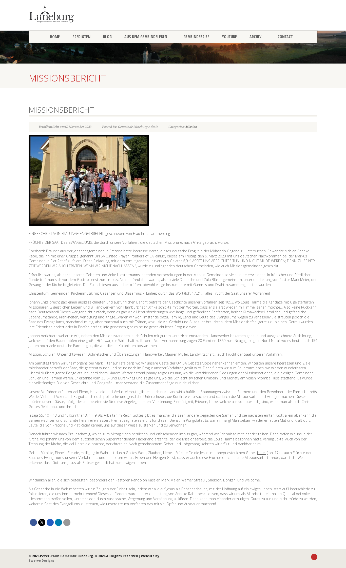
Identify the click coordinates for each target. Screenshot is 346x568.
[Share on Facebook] (33, 522)
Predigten (81, 36)
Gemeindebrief (196, 36)
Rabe (33, 256)
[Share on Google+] (50, 522)
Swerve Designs (41, 560)
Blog (107, 36)
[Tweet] (41, 522)
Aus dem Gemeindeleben (145, 36)
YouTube (229, 36)
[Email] (66, 522)
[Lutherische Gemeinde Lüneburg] (74, 13)
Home (55, 36)
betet (261, 452)
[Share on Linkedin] (58, 522)
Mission (191, 127)
